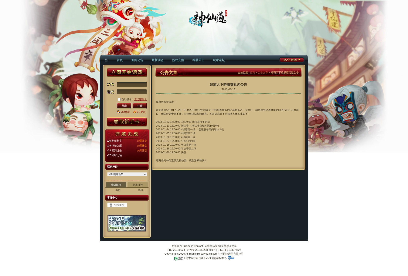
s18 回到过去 (114, 150)
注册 (140, 105)
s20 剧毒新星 (114, 140)
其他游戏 (292, 60)
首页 (120, 60)
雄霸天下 (198, 60)
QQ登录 (125, 111)
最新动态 (158, 60)
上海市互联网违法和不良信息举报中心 (205, 258)
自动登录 (127, 99)
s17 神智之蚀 (114, 155)
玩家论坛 (219, 60)
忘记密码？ (140, 99)
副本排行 (138, 184)
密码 (111, 93)
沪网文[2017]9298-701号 (201, 249)
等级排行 (116, 184)
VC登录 (141, 111)
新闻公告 (137, 60)
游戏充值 (178, 60)
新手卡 (127, 122)
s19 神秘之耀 (114, 145)
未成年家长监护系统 (127, 225)
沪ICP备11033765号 (229, 249)
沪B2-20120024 (176, 249)
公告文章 (263, 72)
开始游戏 (127, 72)
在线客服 (117, 205)
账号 (111, 84)
